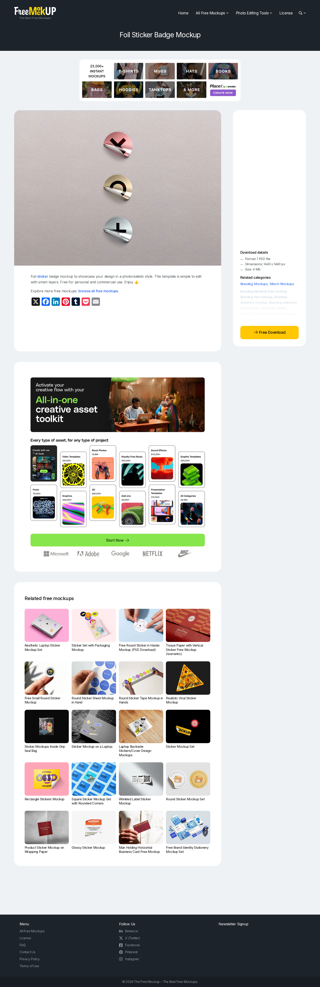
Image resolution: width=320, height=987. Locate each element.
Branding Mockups (254, 284)
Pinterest (131, 952)
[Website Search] (301, 13)
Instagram (132, 959)
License (286, 13)
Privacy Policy (30, 959)
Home (183, 13)
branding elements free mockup (263, 291)
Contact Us (27, 952)
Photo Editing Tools (252, 13)
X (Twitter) (132, 938)
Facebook (132, 945)
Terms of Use (29, 966)
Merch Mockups (282, 284)
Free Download (271, 332)
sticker (42, 276)
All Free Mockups (210, 13)
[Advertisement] (118, 328)
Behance (131, 931)
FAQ (22, 945)
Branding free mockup (256, 297)
